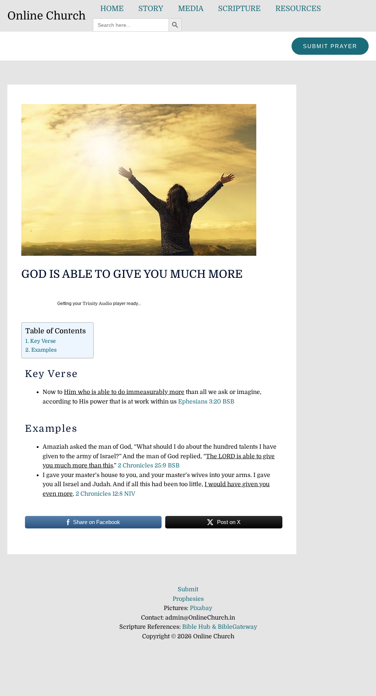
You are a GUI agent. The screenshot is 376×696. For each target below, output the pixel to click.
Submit (188, 589)
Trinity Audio (97, 303)
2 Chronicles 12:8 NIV (105, 494)
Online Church (46, 16)
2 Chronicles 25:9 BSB (149, 465)
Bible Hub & (200, 627)
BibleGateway (237, 627)
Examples (44, 350)
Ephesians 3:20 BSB (206, 401)
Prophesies (188, 599)
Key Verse (43, 341)
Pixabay (201, 608)
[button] (330, 46)
